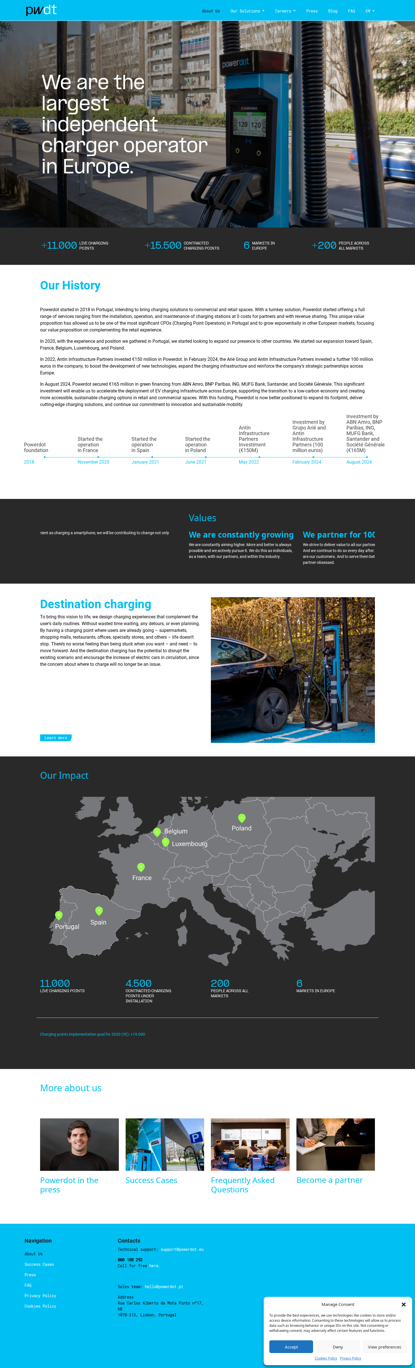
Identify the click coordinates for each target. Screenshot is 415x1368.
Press (312, 11)
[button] (404, 1304)
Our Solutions (245, 11)
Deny (338, 1347)
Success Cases (39, 1264)
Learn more (56, 737)
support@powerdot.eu (182, 1249)
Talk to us (378, 1292)
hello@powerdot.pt (164, 1286)
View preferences (384, 1347)
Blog (332, 11)
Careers (283, 11)
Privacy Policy (350, 1358)
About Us (211, 11)
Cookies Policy (326, 1358)
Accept (291, 1347)
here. (155, 1265)
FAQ (351, 11)
